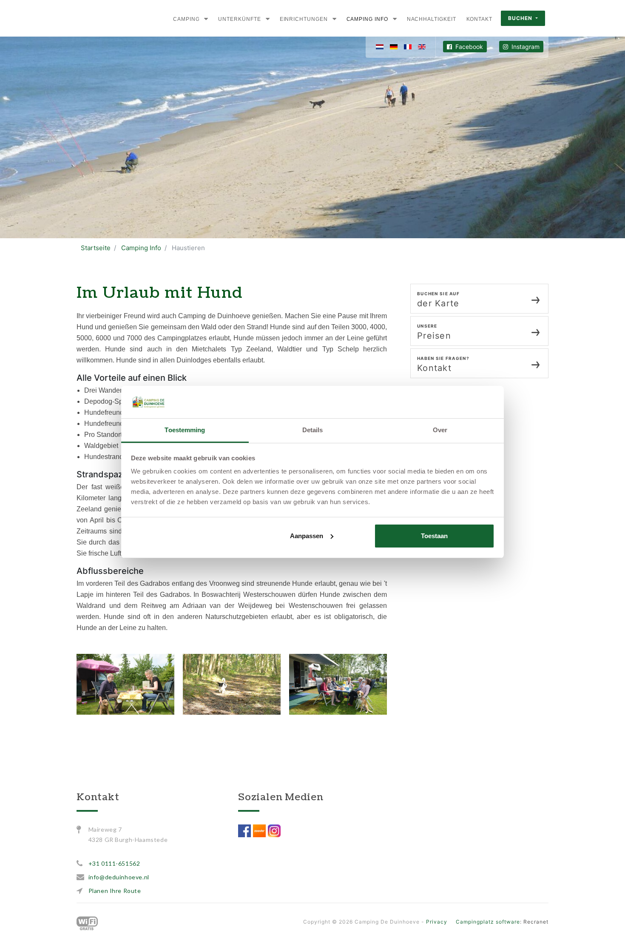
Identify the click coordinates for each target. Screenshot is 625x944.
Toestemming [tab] (185, 429)
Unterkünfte (239, 19)
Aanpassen (306, 535)
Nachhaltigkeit (431, 19)
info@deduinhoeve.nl (118, 877)
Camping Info (367, 19)
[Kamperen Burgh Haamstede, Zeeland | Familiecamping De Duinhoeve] (104, 18)
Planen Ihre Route (114, 890)
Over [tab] (440, 429)
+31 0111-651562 (114, 863)
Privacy (436, 921)
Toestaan (434, 535)
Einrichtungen (304, 19)
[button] (206, 19)
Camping (186, 19)
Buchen (521, 18)
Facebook (468, 46)
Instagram (525, 46)
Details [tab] (312, 429)
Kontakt (479, 19)
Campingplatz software (488, 921)
